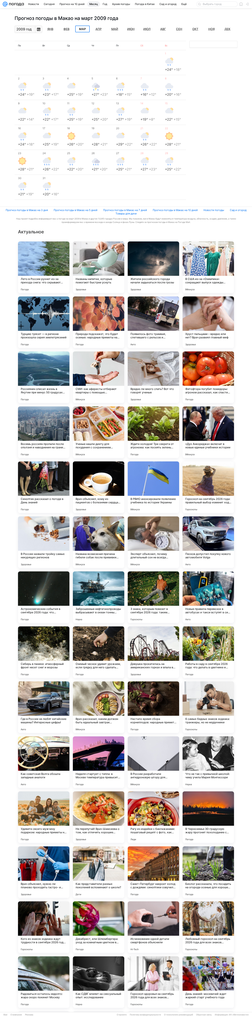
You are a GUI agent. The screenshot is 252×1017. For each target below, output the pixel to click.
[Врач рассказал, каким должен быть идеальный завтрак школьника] (98, 707)
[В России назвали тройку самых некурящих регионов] (43, 542)
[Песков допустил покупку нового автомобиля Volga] (208, 542)
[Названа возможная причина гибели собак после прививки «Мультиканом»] (98, 542)
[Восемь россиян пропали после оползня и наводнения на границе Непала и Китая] (43, 432)
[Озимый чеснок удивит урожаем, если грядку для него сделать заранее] (98, 652)
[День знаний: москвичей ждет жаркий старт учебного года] (208, 982)
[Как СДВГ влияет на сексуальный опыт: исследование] (98, 982)
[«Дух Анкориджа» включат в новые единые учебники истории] (208, 432)
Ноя (211, 29)
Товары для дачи (126, 213)
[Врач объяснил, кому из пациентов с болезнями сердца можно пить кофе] (98, 487)
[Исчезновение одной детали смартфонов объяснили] (153, 927)
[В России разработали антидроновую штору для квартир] (153, 762)
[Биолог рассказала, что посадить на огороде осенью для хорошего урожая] (208, 872)
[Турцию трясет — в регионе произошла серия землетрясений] (43, 322)
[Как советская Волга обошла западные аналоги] (43, 762)
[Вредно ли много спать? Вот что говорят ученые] (153, 377)
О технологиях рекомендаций (178, 1015)
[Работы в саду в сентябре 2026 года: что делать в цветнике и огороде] (208, 652)
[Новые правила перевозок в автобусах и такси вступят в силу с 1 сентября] (208, 597)
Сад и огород (238, 210)
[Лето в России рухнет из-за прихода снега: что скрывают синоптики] (43, 267)
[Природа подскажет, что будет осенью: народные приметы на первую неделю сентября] (98, 322)
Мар (82, 29)
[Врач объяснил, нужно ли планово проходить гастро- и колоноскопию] (43, 872)
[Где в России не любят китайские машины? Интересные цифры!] (43, 707)
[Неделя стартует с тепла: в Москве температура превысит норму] (98, 762)
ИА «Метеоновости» (239, 1015)
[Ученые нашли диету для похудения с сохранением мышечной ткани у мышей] (98, 432)
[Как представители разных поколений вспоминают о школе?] (98, 872)
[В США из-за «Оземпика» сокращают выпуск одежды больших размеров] (208, 267)
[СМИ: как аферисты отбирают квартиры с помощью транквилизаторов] (98, 377)
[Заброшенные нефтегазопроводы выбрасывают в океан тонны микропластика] (98, 597)
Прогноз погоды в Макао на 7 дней (125, 210)
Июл (147, 29)
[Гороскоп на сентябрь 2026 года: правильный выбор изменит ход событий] (208, 487)
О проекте (122, 1015)
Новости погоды (213, 210)
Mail (5, 1015)
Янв (50, 29)
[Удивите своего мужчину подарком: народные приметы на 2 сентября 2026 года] (43, 817)
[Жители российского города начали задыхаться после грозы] (153, 267)
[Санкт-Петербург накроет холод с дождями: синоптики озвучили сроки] (153, 872)
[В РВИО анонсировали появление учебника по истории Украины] (153, 487)
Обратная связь (204, 1015)
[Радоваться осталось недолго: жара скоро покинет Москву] (43, 982)
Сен (179, 29)
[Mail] (5, 4)
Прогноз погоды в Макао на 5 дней (75, 210)
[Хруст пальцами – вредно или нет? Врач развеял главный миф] (208, 322)
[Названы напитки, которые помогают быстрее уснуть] (98, 267)
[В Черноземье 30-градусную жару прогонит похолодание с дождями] (208, 817)
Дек (227, 29)
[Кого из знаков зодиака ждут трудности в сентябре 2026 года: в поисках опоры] (43, 927)
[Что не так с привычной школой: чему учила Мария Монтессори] (208, 762)
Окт (195, 29)
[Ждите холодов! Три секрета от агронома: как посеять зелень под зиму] (153, 432)
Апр (98, 29)
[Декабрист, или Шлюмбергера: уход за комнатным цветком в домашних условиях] (98, 927)
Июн (131, 29)
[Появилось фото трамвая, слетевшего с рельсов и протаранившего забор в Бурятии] (153, 322)
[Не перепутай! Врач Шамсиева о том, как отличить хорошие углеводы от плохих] (98, 817)
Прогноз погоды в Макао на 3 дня (27, 210)
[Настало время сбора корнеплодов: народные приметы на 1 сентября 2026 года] (153, 707)
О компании (16, 1015)
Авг (163, 29)
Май (114, 29)
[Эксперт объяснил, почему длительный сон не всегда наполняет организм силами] (153, 542)
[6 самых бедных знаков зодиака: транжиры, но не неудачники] (208, 707)
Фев (66, 29)
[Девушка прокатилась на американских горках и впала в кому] (153, 652)
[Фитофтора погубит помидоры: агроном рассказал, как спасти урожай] (208, 377)
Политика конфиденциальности (145, 1015)
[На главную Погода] (16, 4)
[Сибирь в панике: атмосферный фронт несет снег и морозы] (43, 652)
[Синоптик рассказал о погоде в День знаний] (43, 487)
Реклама (29, 1015)
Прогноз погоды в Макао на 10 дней (175, 210)
